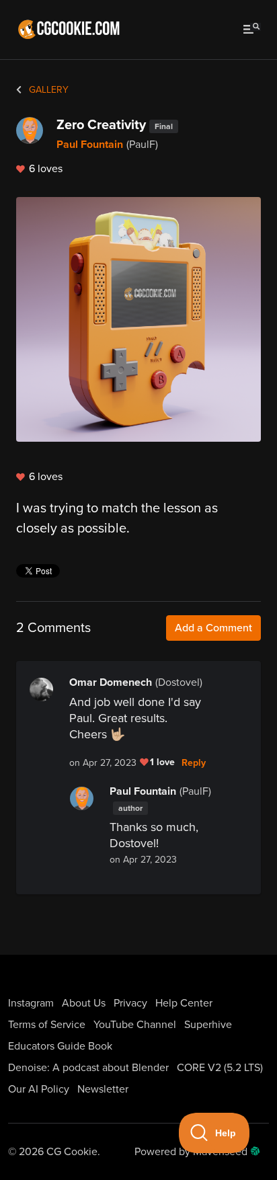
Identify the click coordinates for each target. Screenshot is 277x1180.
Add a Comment (213, 628)
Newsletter (102, 1089)
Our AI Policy (38, 1089)
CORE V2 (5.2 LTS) (220, 1067)
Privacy (130, 1003)
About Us (84, 1003)
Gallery (47, 89)
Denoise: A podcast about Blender (88, 1067)
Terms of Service (46, 1024)
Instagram (31, 1003)
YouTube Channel (134, 1024)
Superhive (208, 1024)
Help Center (183, 1003)
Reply (194, 763)
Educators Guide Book (60, 1046)
